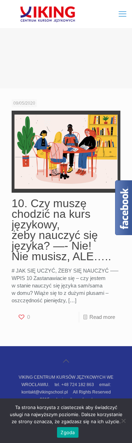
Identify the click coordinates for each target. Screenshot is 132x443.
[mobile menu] (122, 14)
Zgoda (68, 432)
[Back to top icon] (66, 361)
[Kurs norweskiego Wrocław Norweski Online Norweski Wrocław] (66, 14)
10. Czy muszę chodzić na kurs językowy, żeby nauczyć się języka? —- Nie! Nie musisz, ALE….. (61, 230)
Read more (102, 317)
